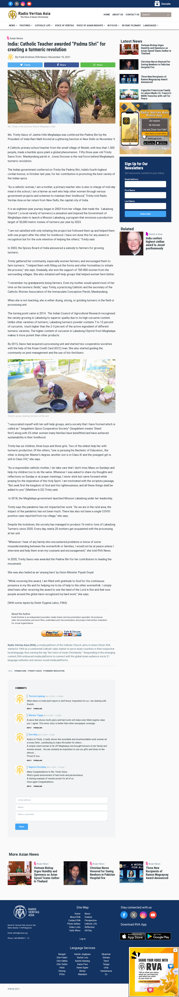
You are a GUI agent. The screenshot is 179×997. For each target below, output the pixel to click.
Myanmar (106, 954)
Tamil (106, 961)
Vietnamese (106, 971)
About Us (117, 14)
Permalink (37, 709)
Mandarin (82, 974)
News (12, 25)
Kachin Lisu (82, 957)
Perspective (91, 920)
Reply (29, 709)
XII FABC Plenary (131, 25)
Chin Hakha (62, 961)
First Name (130, 190)
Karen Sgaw (82, 967)
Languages (150, 25)
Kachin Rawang (82, 961)
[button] (25, 64)
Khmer (82, 971)
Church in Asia (155, 234)
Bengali (62, 954)
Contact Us (132, 14)
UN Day (88, 930)
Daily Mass (74, 930)
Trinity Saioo (35, 671)
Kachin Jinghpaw (82, 954)
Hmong (61, 971)
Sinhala (106, 957)
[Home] (29, 14)
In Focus (113, 25)
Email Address (131, 179)
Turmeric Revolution (54, 671)
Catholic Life (43, 25)
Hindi (61, 967)
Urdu (106, 967)
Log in (83, 939)
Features (25, 25)
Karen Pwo (82, 964)
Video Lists (74, 927)
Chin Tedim (62, 964)
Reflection (90, 927)
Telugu (106, 964)
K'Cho (62, 974)
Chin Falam (62, 957)
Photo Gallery (73, 923)
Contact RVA (74, 920)
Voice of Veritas (64, 25)
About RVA (75, 917)
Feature (88, 917)
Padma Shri (21, 671)
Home (107, 14)
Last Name (130, 201)
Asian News (16, 38)
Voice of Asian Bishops (90, 25)
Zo (106, 974)
